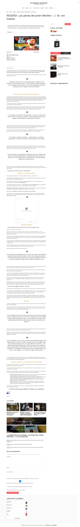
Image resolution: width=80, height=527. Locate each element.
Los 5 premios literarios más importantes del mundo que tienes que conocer (64, 58)
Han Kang (8, 508)
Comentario (9, 456)
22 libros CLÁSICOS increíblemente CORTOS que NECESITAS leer (21, 444)
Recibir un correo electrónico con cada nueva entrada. (16, 490)
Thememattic (54, 525)
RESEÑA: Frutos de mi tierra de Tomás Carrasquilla (12, 413)
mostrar (13, 32)
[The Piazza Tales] (26, 502)
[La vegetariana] (26, 511)
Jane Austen (8, 505)
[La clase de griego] (26, 508)
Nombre (8, 467)
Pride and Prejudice (9, 504)
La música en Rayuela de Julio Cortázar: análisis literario (40, 413)
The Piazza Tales (9, 501)
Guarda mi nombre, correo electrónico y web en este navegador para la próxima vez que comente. (23, 478)
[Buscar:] (57, 24)
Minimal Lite (48, 525)
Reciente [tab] (66, 53)
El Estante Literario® (38, 3)
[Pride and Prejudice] (26, 505)
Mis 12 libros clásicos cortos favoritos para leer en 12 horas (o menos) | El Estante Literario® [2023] (26, 447)
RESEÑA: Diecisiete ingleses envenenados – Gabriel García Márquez (26, 413)
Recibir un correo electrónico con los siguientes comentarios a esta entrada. (19, 486)
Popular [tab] (56, 53)
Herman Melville (9, 502)
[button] (78, 2)
